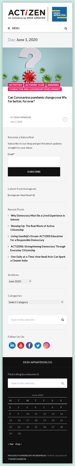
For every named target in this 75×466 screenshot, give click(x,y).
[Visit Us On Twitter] (37, 344)
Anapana (53, 85)
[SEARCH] (63, 28)
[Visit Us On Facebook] (29, 344)
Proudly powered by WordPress (27, 455)
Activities (15, 85)
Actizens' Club (34, 85)
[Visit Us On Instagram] (46, 344)
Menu (15, 28)
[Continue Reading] (65, 119)
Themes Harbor (17, 459)
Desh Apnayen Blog (37, 362)
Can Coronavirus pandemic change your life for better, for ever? (37, 99)
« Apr (11, 443)
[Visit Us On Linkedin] (12, 344)
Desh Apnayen (22, 117)
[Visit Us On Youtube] (20, 344)
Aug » (18, 443)
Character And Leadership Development (34, 89)
